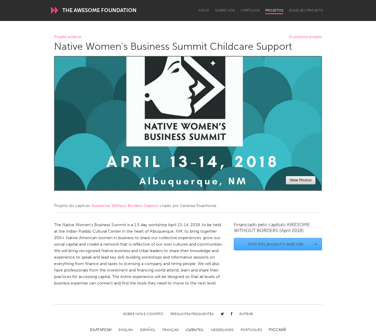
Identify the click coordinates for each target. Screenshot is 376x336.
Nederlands (222, 330)
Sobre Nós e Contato (143, 314)
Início (203, 10)
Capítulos (250, 10)
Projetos (274, 10)
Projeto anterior (68, 37)
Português (251, 330)
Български (101, 330)
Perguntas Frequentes (192, 314)
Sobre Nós (225, 10)
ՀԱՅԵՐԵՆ (195, 330)
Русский (277, 330)
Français (170, 330)
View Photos (301, 180)
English (126, 330)
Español (147, 330)
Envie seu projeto (306, 10)
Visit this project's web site (283, 244)
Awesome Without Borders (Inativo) (124, 205)
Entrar (246, 314)
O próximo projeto (305, 37)
